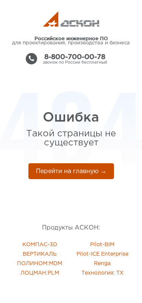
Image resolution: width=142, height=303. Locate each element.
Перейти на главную (71, 171)
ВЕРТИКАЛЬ (39, 254)
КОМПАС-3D (39, 244)
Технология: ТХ (102, 273)
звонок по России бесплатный (75, 58)
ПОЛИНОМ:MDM (39, 263)
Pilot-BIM (102, 244)
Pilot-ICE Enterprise (102, 254)
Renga (102, 263)
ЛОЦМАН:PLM (39, 273)
